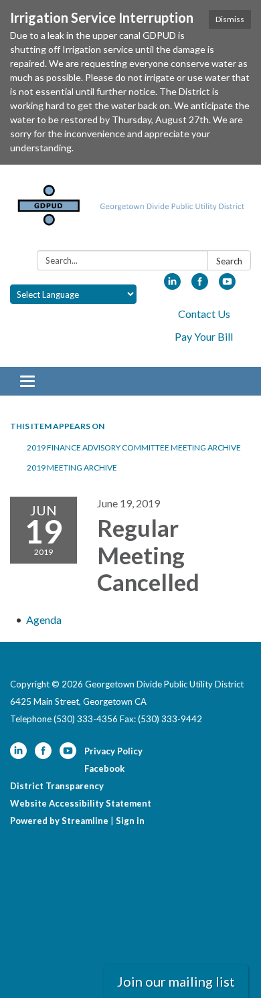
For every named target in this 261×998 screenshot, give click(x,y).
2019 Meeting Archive (72, 468)
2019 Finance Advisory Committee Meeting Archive (134, 447)
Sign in (130, 820)
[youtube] (227, 285)
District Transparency (57, 785)
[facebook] (199, 285)
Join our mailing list (176, 981)
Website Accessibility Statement (80, 803)
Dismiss (229, 19)
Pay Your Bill (204, 336)
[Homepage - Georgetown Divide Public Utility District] (130, 210)
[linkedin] (172, 285)
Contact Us (204, 313)
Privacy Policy (113, 751)
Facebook (104, 768)
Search (229, 261)
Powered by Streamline (59, 820)
